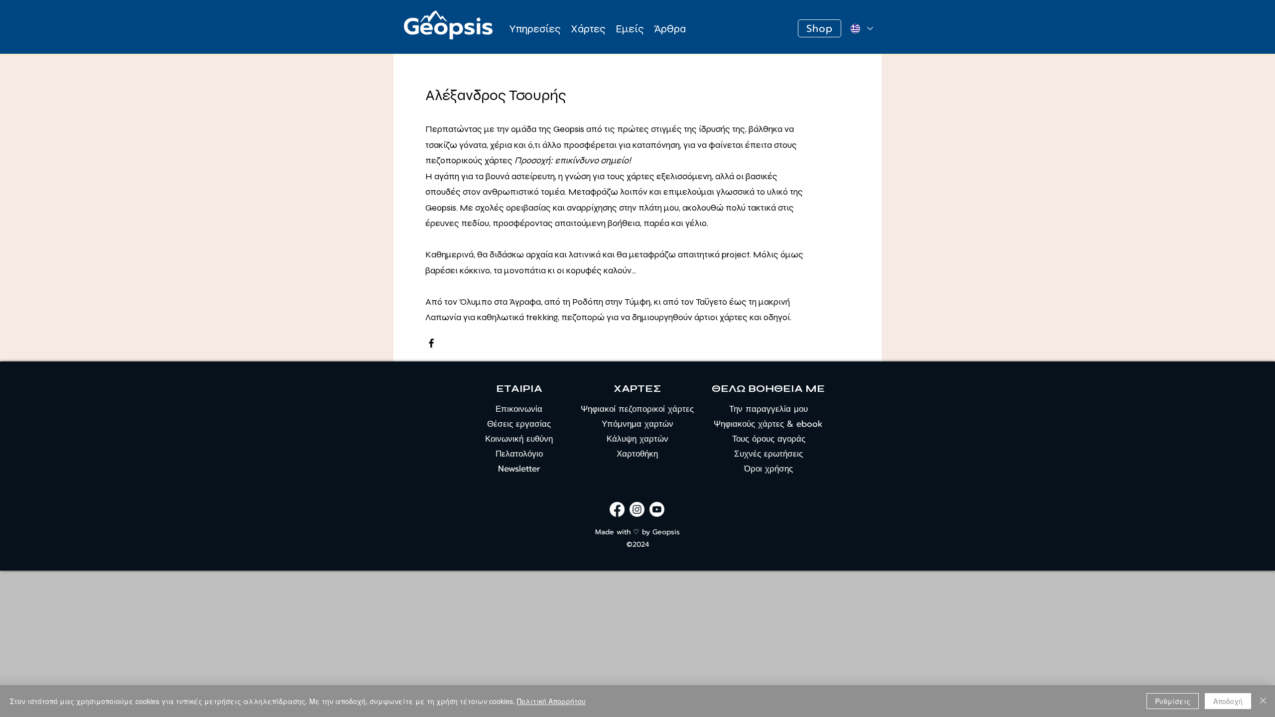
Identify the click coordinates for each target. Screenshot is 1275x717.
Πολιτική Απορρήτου (551, 701)
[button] (535, 28)
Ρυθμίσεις (1172, 701)
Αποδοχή (1228, 701)
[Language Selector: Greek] (862, 28)
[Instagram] (637, 509)
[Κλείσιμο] (1263, 701)
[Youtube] (656, 509)
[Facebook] (431, 343)
